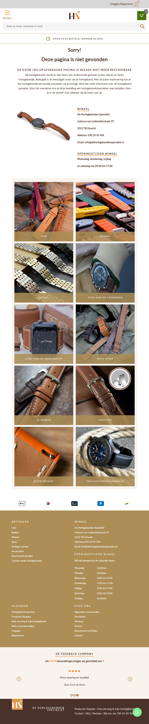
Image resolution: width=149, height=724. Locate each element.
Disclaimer (80, 617)
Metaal (15, 537)
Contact (78, 636)
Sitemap (78, 621)
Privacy (78, 626)
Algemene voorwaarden (86, 612)
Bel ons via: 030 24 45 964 (119, 713)
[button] (7, 14)
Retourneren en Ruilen (86, 631)
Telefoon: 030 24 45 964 (90, 135)
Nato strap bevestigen (23, 626)
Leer (14, 528)
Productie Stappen (21, 617)
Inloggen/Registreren (122, 4)
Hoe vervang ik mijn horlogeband (29, 621)
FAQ (87, 713)
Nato (14, 542)
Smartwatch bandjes (22, 556)
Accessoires (18, 551)
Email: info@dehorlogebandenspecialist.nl (100, 142)
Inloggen (16, 631)
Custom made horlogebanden (27, 561)
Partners (97, 713)
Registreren (18, 636)
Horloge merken (20, 547)
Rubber (15, 533)
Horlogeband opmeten (23, 612)
